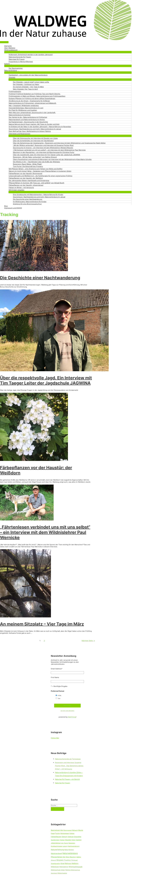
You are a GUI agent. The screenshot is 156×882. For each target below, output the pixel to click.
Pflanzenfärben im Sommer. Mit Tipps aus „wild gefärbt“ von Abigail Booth (36, 183)
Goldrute (71, 836)
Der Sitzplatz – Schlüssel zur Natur (26, 84)
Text (59, 698)
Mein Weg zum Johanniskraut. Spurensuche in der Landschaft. (32, 113)
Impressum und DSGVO (13, 208)
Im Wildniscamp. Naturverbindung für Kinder (29, 202)
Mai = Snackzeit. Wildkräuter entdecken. (24, 105)
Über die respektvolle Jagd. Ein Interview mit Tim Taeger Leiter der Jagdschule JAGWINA (46, 155)
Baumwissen (55, 830)
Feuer (53, 833)
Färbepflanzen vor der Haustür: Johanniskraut (26, 185)
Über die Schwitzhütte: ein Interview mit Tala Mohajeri (33, 141)
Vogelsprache (55, 863)
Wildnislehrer (63, 867)
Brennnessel (67, 830)
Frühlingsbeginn (15, 91)
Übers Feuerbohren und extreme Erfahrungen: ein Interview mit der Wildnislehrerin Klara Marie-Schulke (52, 159)
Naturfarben (69, 850)
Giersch (64, 837)
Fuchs (57, 833)
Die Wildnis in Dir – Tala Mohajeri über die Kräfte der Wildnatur (36, 162)
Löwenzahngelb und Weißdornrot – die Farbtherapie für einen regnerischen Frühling (40, 176)
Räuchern (73, 857)
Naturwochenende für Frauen (20, 57)
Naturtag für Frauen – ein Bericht (67, 779)
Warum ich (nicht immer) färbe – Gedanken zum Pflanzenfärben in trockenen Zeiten (40, 171)
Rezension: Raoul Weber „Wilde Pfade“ (27, 164)
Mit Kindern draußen (16, 190)
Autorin (7, 64)
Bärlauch (75, 830)
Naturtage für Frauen (17, 59)
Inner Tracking (76, 840)
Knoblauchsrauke (56, 846)
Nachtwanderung (73, 846)
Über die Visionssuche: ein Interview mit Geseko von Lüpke (35, 138)
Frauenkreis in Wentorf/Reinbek (21, 62)
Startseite (8, 46)
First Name (55, 677)
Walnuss (68, 863)
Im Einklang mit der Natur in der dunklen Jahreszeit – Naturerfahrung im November (40, 127)
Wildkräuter (55, 867)
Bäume (80, 830)
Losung (65, 846)
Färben (71, 833)
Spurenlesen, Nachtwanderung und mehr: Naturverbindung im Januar (35, 129)
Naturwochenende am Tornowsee (68, 759)
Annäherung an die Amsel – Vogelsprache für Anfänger (29, 101)
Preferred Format (57, 691)
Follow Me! (55, 738)
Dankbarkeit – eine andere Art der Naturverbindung (28, 75)
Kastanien (72, 843)
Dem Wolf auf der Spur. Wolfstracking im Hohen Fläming (30, 131)
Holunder (68, 840)
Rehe (67, 857)
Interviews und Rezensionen (19, 134)
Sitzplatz (12, 77)
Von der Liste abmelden (67, 710)
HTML (59, 695)
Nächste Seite (88, 641)
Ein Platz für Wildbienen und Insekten (23, 110)
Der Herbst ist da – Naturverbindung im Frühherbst (28, 117)
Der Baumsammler (16, 68)
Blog (6, 206)
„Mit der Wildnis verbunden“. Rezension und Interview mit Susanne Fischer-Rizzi (43, 145)
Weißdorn (75, 863)
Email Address (56, 669)
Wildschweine (62, 873)
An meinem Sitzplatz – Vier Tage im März (28, 87)
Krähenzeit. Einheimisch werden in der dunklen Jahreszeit (31, 55)
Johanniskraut (56, 843)
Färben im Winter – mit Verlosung (21, 188)
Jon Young (64, 843)
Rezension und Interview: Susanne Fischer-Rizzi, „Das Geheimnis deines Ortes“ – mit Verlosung (69, 766)
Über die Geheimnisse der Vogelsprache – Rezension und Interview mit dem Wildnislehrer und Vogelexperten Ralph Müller (59, 143)
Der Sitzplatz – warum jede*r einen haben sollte (31, 82)
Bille (61, 830)
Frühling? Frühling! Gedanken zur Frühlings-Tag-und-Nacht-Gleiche (34, 94)
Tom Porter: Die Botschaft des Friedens (28, 166)
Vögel (62, 863)
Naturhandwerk (56, 853)
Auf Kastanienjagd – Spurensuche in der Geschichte (28, 122)
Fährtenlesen (64, 833)
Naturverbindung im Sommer (20, 115)
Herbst (62, 840)
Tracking (67, 860)
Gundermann (55, 840)
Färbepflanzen (56, 837)
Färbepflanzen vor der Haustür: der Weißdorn (26, 178)
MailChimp (72, 717)
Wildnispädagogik (75, 867)
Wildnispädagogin (11, 50)
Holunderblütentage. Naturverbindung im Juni (26, 108)
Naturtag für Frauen (62, 783)
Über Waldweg (9, 48)
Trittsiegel (74, 860)
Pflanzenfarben (57, 857)
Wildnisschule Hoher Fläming (60, 870)
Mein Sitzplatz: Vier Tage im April (25, 89)
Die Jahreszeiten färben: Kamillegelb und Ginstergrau (29, 180)
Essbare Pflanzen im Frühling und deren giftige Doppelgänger (32, 98)
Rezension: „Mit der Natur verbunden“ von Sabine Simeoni (35, 157)
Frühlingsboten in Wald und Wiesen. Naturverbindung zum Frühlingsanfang (37, 96)
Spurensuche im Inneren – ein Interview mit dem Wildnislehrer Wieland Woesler (43, 148)
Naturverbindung (10, 70)
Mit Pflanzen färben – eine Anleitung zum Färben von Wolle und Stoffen (35, 169)
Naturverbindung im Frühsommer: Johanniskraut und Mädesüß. (32, 103)
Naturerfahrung (57, 849)
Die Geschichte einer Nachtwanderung (27, 199)
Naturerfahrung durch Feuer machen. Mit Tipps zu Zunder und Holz (34, 124)
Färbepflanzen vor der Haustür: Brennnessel (25, 173)
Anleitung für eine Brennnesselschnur (27, 204)
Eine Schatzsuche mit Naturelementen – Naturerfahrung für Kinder (38, 195)
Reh (64, 857)
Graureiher (77, 836)
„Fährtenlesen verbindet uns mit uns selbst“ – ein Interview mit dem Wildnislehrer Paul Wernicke (49, 150)
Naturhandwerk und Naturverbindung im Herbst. (27, 120)
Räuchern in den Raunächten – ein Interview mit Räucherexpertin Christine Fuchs (43, 152)
